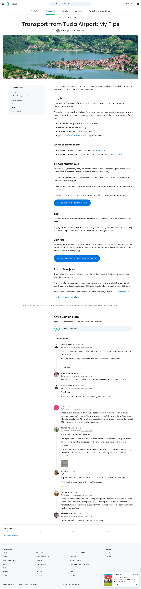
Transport (50, 11)
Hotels (65, 11)
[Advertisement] (26, 133)
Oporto (72, 575)
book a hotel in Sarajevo (68, 297)
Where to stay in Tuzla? (20, 96)
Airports (61, 18)
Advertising (34, 584)
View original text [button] (86, 348)
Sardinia (73, 557)
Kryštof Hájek (65, 31)
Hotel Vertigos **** (101, 150)
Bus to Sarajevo (16, 111)
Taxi (12, 104)
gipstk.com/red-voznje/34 (69, 135)
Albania (39, 572)
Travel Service (41, 564)
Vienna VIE (39, 553)
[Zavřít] (139, 569)
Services (78, 11)
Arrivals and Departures (99, 11)
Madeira (5, 568)
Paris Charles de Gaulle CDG (79, 564)
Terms (20, 584)
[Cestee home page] (12, 4)
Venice (72, 568)
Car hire (13, 107)
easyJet (39, 560)
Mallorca (39, 575)
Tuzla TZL (35, 11)
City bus (13, 92)
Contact (108, 557)
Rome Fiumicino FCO (43, 557)
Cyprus (5, 575)
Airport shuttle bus (17, 100)
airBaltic (5, 553)
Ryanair (5, 557)
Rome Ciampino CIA (77, 560)
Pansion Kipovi (115, 154)
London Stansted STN (77, 553)
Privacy (26, 584)
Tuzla (70, 18)
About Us (109, 553)
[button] (3, 4)
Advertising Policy (109, 305)
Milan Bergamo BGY (9, 560)
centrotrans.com (121, 292)
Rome (72, 572)
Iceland (5, 572)
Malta (38, 568)
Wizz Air (5, 564)
